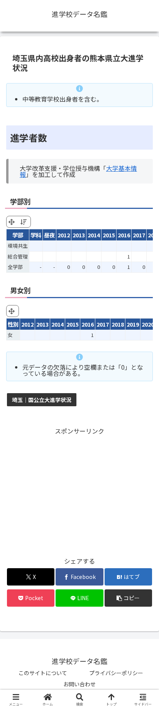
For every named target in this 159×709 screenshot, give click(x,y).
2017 (139, 235)
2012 (64, 235)
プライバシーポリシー (116, 673)
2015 (109, 235)
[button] (128, 598)
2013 (79, 235)
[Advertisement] (79, 490)
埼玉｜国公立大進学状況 (41, 400)
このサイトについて (43, 673)
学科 (35, 235)
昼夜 (49, 235)
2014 (94, 235)
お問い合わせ (79, 684)
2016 (124, 235)
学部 (17, 235)
